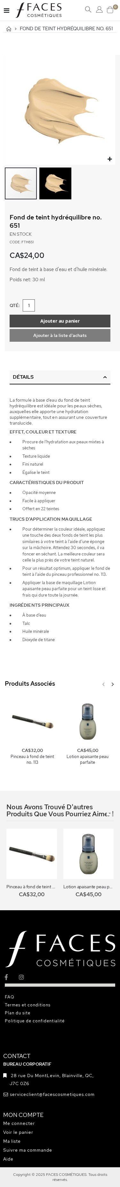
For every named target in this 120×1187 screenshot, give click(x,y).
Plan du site (17, 1013)
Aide (8, 1159)
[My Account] (99, 9)
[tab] (60, 377)
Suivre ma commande (27, 1150)
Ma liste (12, 1141)
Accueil (8, 29)
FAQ (9, 997)
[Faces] (46, 10)
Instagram (25, 976)
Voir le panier (18, 1132)
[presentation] (112, 684)
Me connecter (19, 1123)
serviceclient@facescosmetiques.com (52, 1094)
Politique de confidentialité (35, 1021)
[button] (109, 159)
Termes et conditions (28, 1005)
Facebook (11, 976)
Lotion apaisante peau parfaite (87, 759)
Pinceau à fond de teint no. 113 (32, 759)
